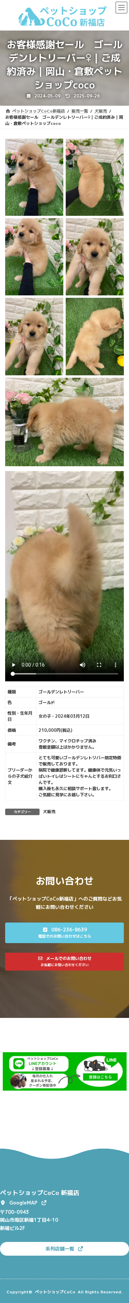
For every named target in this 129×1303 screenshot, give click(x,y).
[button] (64, 933)
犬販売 (49, 811)
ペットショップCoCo (55, 1292)
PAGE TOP (119, 1257)
